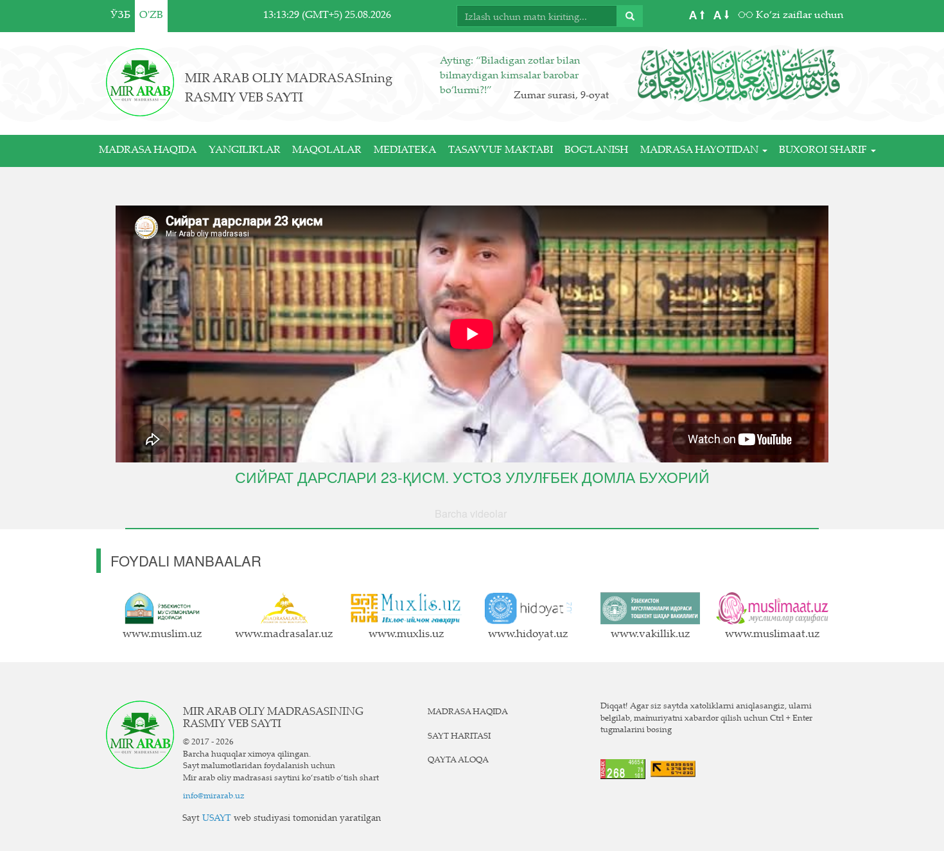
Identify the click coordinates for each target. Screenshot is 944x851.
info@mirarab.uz (214, 796)
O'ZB (151, 15)
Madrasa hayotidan (700, 150)
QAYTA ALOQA (458, 760)
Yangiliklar (245, 150)
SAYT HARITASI (459, 736)
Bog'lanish (596, 150)
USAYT (216, 818)
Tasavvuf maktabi (500, 150)
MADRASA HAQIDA (148, 150)
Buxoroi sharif (824, 150)
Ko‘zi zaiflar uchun (798, 15)
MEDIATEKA (405, 150)
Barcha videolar (471, 513)
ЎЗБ (120, 15)
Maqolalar (327, 150)
